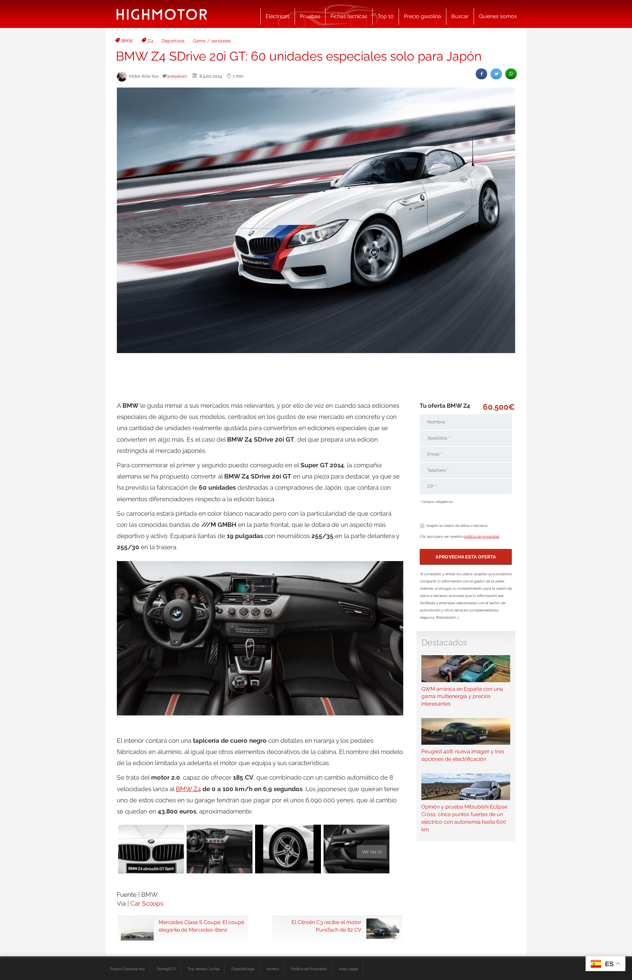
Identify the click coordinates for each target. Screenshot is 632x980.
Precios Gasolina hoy (127, 969)
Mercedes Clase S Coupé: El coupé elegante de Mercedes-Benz (201, 926)
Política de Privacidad (309, 969)
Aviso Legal (348, 969)
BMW (127, 40)
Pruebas (310, 16)
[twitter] (496, 73)
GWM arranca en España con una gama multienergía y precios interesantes (462, 696)
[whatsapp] (511, 73)
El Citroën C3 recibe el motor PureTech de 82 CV (326, 926)
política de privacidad (481, 536)
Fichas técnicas (348, 16)
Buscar (460, 16)
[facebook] (481, 73)
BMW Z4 (188, 788)
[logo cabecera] (162, 14)
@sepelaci (177, 76)
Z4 (150, 40)
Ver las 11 (372, 851)
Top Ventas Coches (204, 969)
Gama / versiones (212, 40)
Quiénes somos (498, 16)
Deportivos (173, 40)
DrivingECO (166, 969)
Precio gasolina (422, 16)
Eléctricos (278, 16)
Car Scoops (146, 903)
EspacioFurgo (243, 969)
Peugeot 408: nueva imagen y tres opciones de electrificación (462, 755)
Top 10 (386, 16)
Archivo (273, 969)
